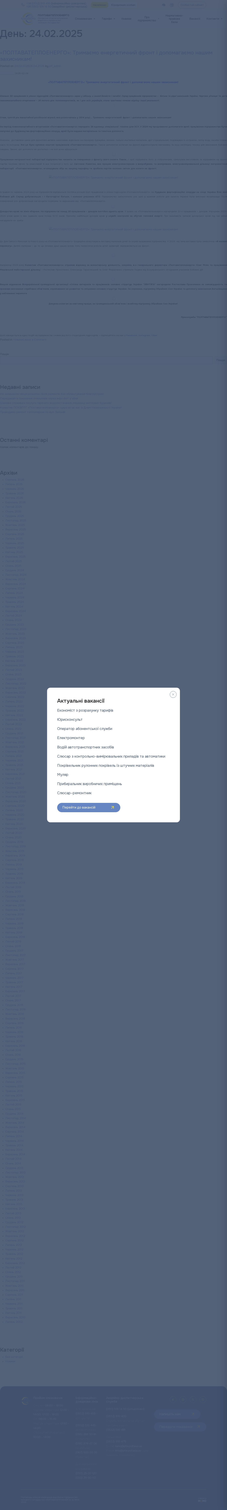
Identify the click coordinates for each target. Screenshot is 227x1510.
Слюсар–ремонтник (74, 793)
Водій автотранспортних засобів (85, 747)
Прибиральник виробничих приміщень (89, 784)
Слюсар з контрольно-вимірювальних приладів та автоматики (111, 756)
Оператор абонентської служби (84, 728)
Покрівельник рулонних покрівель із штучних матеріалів (105, 765)
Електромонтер (71, 738)
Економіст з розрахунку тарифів (85, 710)
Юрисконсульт (70, 719)
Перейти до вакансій (78, 807)
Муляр (62, 774)
